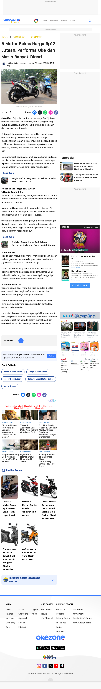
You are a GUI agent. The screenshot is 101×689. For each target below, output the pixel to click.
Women (10, 618)
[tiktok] (62, 666)
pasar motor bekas (13, 372)
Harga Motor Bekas (38, 372)
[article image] (66, 166)
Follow (51, 356)
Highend (22, 618)
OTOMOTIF (36, 37)
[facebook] (44, 666)
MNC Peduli (78, 614)
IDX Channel (47, 618)
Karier (59, 627)
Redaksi (60, 614)
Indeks (72, 21)
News (9, 610)
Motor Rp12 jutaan (12, 379)
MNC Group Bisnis (82, 623)
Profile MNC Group (82, 618)
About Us (60, 610)
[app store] (58, 647)
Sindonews (46, 610)
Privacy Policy (63, 618)
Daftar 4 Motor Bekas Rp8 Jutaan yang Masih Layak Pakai (9, 508)
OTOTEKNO (19, 37)
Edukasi (22, 627)
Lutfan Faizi (13, 63)
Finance (9, 614)
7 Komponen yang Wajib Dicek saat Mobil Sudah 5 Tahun (86, 178)
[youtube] (56, 666)
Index (34, 614)
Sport (21, 610)
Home (45, 21)
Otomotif (54, 21)
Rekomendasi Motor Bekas (41, 379)
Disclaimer (78, 610)
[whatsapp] (45, 112)
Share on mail (51, 112)
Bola (8, 627)
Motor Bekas (10, 386)
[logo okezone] (50, 637)
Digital (34, 610)
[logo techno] (12, 21)
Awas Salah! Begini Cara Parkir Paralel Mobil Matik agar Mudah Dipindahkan (85, 167)
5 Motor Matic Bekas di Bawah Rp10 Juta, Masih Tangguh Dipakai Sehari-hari (10, 559)
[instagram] (39, 666)
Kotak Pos (61, 623)
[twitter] (50, 666)
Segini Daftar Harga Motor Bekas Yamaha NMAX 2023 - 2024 (33, 180)
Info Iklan (60, 632)
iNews (44, 614)
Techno (64, 21)
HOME (4, 37)
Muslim (21, 623)
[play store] (43, 647)
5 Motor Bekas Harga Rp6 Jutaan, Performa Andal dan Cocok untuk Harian (33, 243)
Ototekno (23, 614)
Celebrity (10, 623)
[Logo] (36, 21)
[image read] (4, 180)
